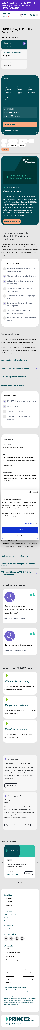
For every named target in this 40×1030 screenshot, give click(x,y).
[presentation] (2, 861)
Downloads (9, 902)
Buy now (5, 149)
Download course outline (12, 221)
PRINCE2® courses (10, 21)
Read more (29, 873)
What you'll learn (23, 140)
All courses (9, 898)
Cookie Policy (9, 982)
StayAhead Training (12, 960)
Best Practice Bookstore (13, 952)
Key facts (31, 140)
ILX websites (9, 946)
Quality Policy (26, 969)
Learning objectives (13, 140)
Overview (4, 140)
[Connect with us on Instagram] (16, 938)
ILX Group (9, 949)
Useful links (8, 972)
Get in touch (22, 145)
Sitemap (7, 969)
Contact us (8, 911)
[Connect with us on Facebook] (11, 938)
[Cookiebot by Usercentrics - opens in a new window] (29, 492)
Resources (9, 905)
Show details (29, 523)
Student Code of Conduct (28, 976)
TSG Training (10, 956)
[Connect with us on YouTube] (6, 938)
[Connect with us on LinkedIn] (22, 938)
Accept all (20, 529)
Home (2, 21)
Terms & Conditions (10, 976)
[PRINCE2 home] (6, 13)
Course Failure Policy (28, 979)
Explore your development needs (16, 825)
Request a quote (11, 130)
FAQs (4, 145)
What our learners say (12, 145)
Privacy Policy (9, 979)
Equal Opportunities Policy (29, 972)
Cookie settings (19, 536)
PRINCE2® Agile (19, 21)
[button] (18, 882)
